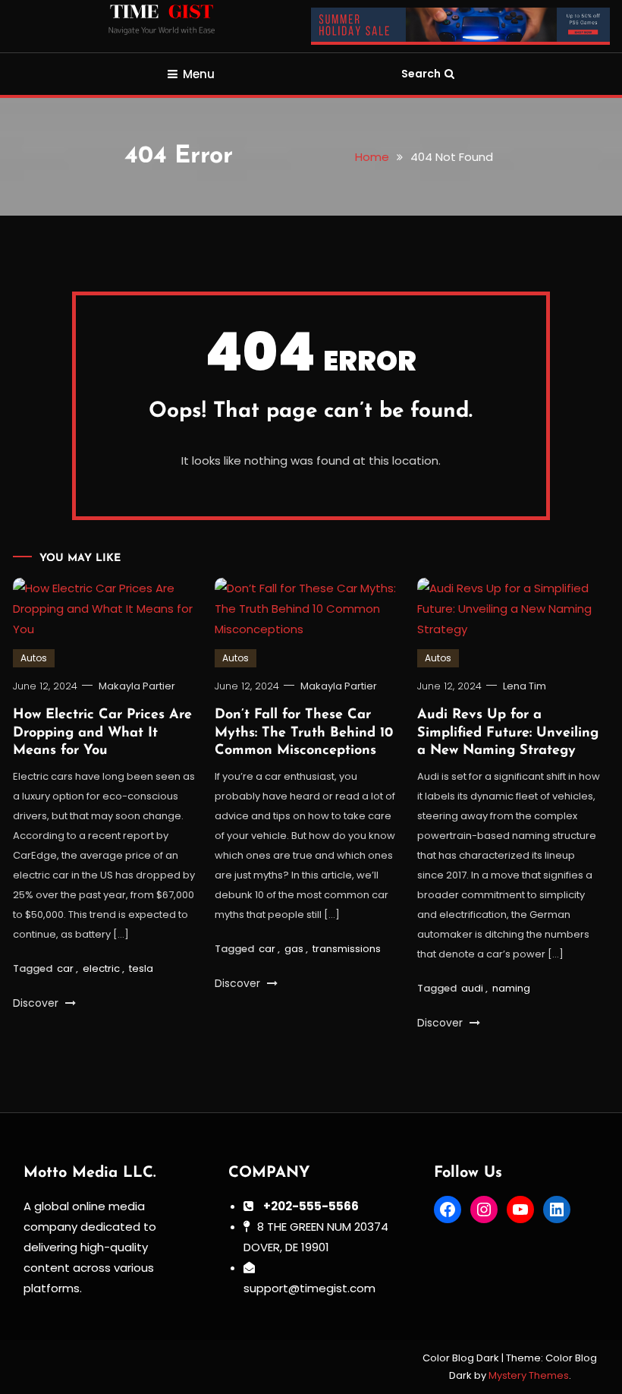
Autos (33, 657)
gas (293, 948)
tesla (141, 968)
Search (421, 73)
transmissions (347, 948)
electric (101, 968)
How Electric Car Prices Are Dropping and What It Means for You (102, 733)
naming (511, 988)
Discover (37, 1003)
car (65, 968)
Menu (199, 74)
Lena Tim (524, 686)
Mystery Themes (528, 1375)
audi (472, 988)
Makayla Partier (137, 686)
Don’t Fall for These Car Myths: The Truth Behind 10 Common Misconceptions (304, 733)
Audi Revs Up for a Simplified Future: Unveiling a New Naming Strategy (507, 733)
